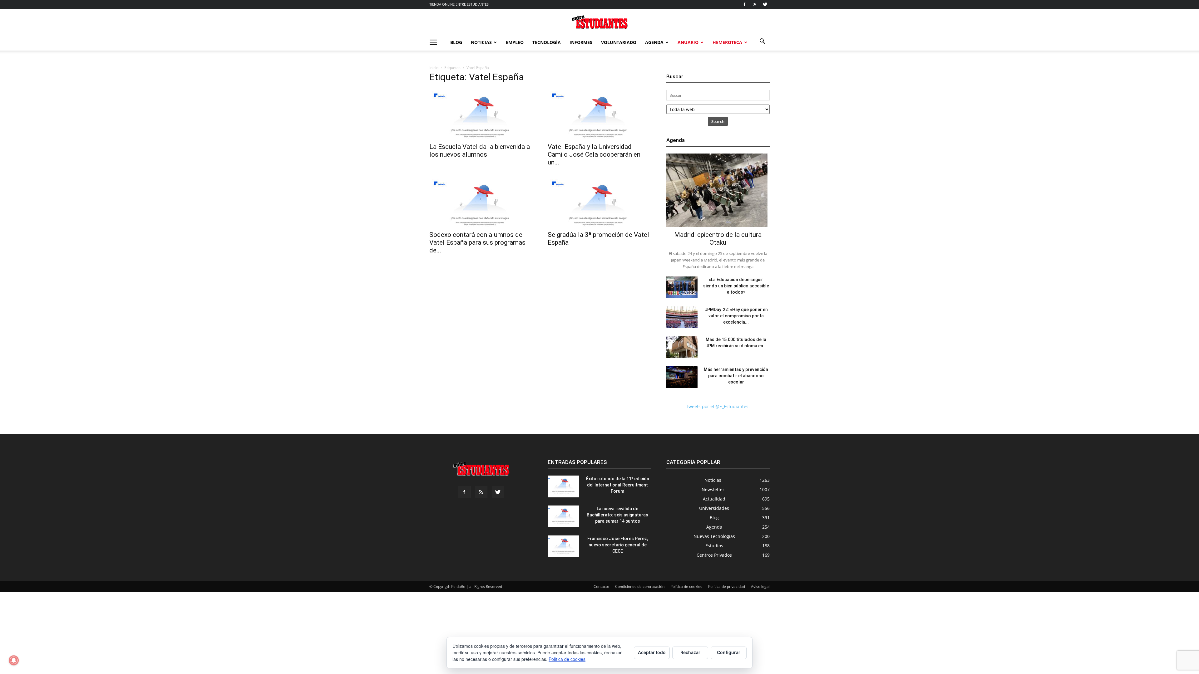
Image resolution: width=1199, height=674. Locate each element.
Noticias (481, 42)
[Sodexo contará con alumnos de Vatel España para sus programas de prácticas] (481, 202)
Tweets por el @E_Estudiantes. (718, 406)
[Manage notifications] (14, 660)
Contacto (601, 586)
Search (717, 121)
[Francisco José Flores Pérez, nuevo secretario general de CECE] (563, 546)
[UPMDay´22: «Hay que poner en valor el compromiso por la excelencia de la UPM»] (682, 317)
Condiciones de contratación (639, 586)
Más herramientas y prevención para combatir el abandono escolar (736, 375)
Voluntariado (618, 42)
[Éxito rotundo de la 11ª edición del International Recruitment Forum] (563, 486)
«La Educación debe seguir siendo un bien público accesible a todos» (736, 286)
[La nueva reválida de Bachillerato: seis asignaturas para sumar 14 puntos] (563, 516)
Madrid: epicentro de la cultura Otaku (718, 238)
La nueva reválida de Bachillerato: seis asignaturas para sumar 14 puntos (617, 515)
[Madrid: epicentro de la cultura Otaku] (718, 190)
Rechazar (690, 652)
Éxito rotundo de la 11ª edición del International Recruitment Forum (617, 485)
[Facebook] (744, 4)
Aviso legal (760, 586)
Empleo (515, 42)
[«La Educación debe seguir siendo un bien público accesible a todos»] (682, 287)
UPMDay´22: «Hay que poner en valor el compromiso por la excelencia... (736, 316)
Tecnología (546, 42)
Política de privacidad (726, 586)
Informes (581, 42)
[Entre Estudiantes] (599, 22)
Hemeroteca (727, 42)
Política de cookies (686, 586)
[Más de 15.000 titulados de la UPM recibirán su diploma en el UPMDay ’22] (682, 347)
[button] (762, 42)
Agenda (654, 42)
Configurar (728, 652)
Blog (456, 42)
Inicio (433, 67)
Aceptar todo (652, 652)
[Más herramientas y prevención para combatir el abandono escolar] (682, 377)
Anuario (688, 42)
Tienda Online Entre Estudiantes (459, 4)
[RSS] (754, 4)
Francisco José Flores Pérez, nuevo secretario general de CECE (617, 545)
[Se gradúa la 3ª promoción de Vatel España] (599, 202)
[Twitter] (765, 4)
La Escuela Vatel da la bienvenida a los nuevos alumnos (479, 150)
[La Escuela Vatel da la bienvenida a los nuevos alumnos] (481, 114)
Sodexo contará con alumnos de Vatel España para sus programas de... (477, 242)
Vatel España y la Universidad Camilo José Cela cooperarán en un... (594, 154)
